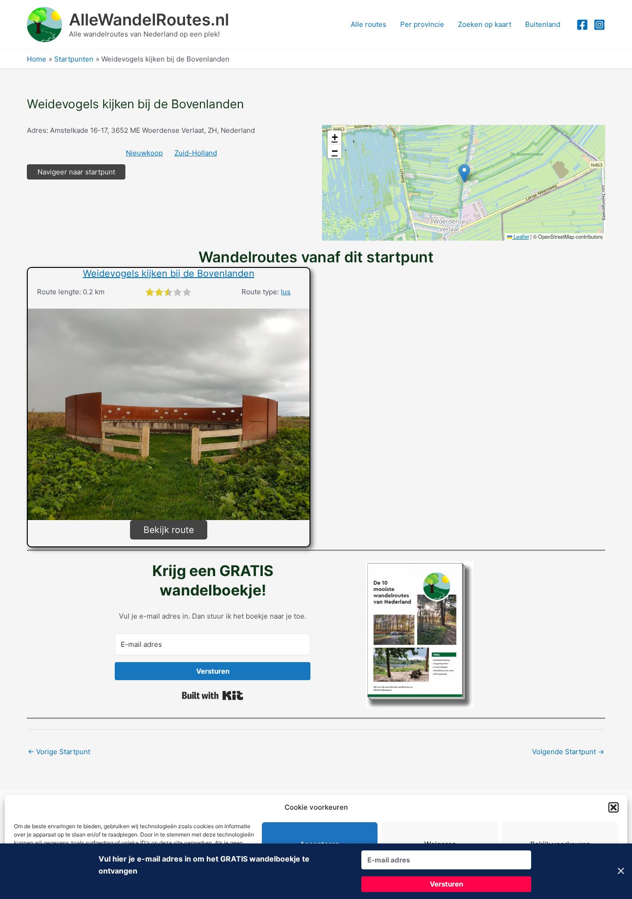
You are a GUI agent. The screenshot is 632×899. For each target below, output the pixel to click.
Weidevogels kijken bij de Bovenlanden (168, 273)
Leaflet (520, 236)
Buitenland (542, 24)
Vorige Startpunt (59, 751)
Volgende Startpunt (568, 751)
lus (286, 291)
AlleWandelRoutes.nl (149, 19)
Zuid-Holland (195, 153)
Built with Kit (212, 695)
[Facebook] (582, 25)
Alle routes (368, 24)
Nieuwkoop (144, 153)
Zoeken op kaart (484, 24)
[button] (613, 807)
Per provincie (422, 24)
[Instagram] (599, 25)
